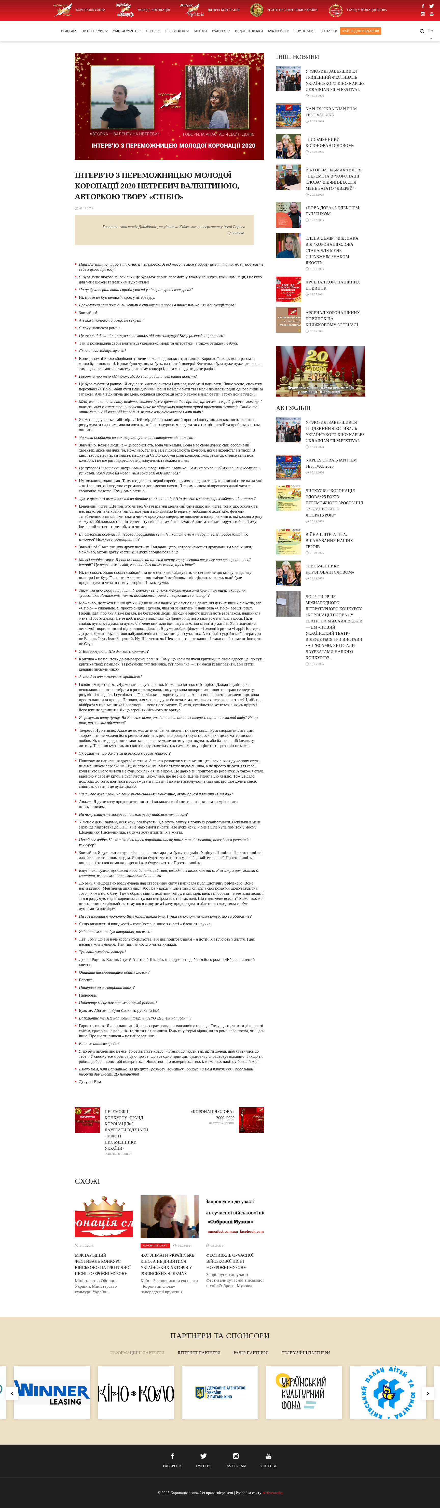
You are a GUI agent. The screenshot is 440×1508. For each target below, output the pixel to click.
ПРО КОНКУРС (92, 31)
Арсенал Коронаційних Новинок (333, 285)
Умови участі (125, 31)
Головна (68, 31)
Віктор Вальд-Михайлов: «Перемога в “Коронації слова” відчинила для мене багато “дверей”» (333, 179)
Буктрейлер (278, 31)
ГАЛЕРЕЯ (219, 31)
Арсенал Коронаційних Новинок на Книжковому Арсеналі (333, 318)
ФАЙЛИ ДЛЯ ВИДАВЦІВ (360, 31)
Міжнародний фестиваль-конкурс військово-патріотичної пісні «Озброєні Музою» (103, 1264)
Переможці (175, 31)
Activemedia (273, 1493)
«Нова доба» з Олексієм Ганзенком (332, 211)
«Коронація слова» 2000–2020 (213, 1117)
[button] (428, 1393)
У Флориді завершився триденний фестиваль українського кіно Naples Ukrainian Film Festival (335, 80)
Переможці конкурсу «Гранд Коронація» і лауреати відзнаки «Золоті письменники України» (126, 1132)
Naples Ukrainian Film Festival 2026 (331, 112)
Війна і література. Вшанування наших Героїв (329, 540)
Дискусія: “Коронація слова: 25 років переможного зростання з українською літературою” (334, 502)
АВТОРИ (200, 31)
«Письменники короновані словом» (330, 142)
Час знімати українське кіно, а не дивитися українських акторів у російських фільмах (167, 1264)
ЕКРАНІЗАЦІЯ (304, 31)
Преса (151, 31)
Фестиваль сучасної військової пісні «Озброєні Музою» (229, 1261)
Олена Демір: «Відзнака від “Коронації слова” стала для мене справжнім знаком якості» (332, 250)
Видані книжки (249, 31)
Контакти (328, 31)
